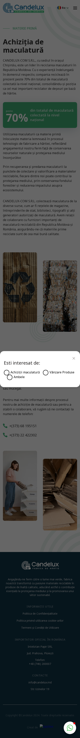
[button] (70, 728)
